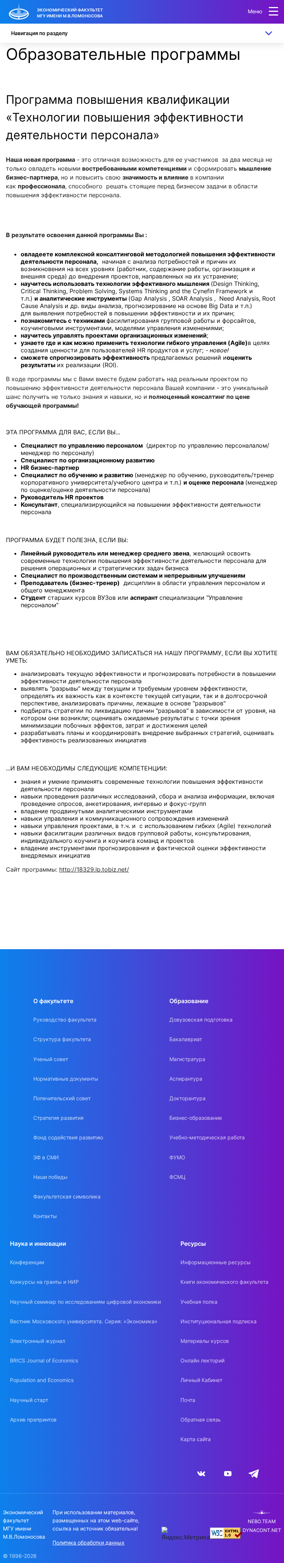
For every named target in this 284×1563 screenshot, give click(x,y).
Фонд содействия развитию (68, 1137)
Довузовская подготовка (201, 1019)
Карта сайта (195, 1439)
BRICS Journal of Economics (44, 1360)
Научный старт (29, 1400)
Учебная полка (198, 1302)
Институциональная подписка (218, 1321)
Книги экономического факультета (224, 1282)
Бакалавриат (185, 1039)
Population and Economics (42, 1380)
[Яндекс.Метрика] (186, 1534)
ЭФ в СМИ (46, 1157)
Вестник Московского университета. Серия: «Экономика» (84, 1321)
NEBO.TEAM (262, 1521)
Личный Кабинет (201, 1380)
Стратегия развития (58, 1118)
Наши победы (50, 1177)
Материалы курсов (204, 1341)
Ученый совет (50, 1059)
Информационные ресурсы (215, 1262)
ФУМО (177, 1157)
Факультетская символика (67, 1196)
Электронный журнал (37, 1341)
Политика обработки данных (89, 1542)
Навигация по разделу (39, 33)
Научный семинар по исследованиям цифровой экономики (85, 1302)
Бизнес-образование (195, 1118)
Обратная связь (200, 1419)
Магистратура (187, 1059)
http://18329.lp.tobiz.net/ (94, 869)
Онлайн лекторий (202, 1360)
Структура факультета (62, 1039)
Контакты (45, 1216)
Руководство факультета (65, 1019)
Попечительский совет (62, 1098)
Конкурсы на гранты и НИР (44, 1282)
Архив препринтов (33, 1419)
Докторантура (187, 1098)
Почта (187, 1400)
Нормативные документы (65, 1078)
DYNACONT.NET (262, 1530)
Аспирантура (185, 1078)
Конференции (27, 1262)
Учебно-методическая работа (207, 1137)
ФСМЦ (177, 1177)
